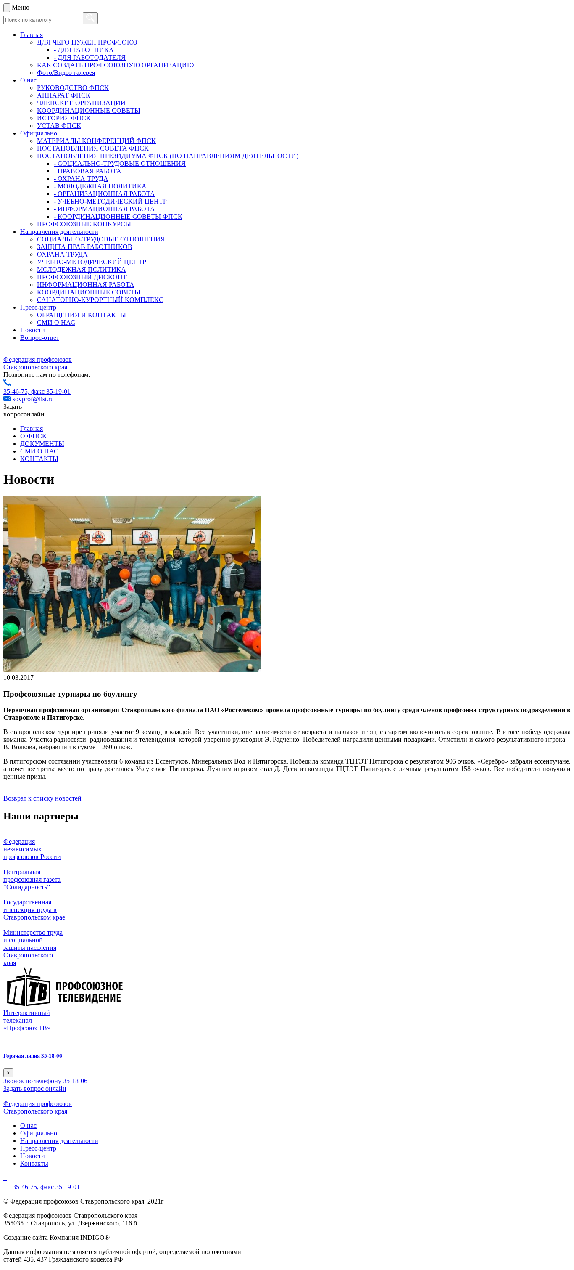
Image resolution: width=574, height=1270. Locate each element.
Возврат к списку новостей (42, 798)
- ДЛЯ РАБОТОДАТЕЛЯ (90, 57)
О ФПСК (33, 436)
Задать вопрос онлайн (34, 1088)
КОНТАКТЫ (39, 458)
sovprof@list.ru (33, 399)
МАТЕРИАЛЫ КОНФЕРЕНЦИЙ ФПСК (96, 140)
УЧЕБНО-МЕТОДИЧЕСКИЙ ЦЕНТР (91, 261)
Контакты (34, 1163)
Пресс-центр (38, 307)
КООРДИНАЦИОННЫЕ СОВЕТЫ (88, 110)
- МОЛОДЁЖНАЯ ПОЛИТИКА (100, 186)
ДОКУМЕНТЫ (42, 443)
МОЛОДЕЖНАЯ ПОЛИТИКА (81, 269)
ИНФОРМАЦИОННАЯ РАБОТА (85, 284)
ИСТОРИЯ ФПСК (64, 118)
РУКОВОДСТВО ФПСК (73, 87)
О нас (28, 80)
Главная (31, 34)
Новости (32, 330)
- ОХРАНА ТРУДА (81, 178)
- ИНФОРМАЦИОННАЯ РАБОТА (104, 208)
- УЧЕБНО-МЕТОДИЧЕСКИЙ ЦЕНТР (110, 201)
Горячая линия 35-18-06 (32, 1056)
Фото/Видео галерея (66, 72)
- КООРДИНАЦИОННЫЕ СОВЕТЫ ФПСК (118, 216)
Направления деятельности (59, 231)
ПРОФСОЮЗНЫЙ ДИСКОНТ (82, 277)
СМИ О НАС (56, 322)
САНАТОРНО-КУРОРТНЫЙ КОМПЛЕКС (100, 299)
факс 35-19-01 (51, 391)
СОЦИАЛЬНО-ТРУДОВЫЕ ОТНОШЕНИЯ (101, 239)
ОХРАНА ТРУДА (62, 254)
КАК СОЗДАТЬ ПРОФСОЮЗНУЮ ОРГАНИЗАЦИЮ (115, 65)
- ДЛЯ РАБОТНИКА (84, 49)
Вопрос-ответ (39, 337)
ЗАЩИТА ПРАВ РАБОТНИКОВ (84, 246)
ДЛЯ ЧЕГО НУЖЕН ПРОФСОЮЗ (87, 42)
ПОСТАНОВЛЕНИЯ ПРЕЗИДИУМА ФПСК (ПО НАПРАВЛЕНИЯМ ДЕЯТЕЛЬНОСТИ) (167, 155)
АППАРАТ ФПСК (63, 95)
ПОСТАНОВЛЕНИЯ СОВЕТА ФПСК (93, 148)
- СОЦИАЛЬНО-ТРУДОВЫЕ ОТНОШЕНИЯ (120, 163)
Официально (38, 133)
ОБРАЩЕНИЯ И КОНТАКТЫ (81, 314)
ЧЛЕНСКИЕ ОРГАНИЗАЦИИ (81, 102)
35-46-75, (17, 391)
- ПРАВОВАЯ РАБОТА (87, 171)
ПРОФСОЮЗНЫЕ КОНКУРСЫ (84, 224)
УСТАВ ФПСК (59, 125)
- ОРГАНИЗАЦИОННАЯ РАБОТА (104, 193)
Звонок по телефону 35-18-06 (45, 1080)
